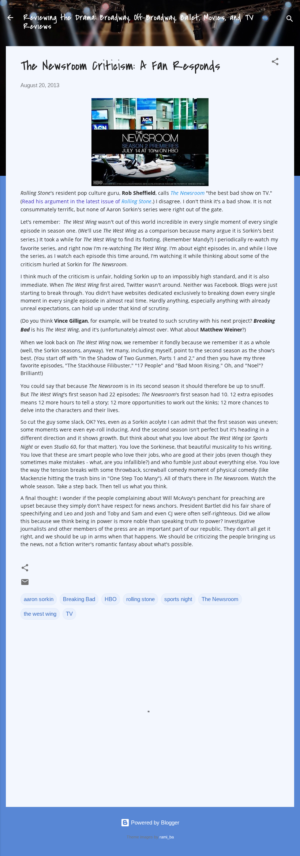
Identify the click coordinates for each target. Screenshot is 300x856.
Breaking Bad (79, 599)
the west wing (40, 614)
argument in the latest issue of (98, 201)
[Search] (289, 20)
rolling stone (140, 599)
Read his (33, 201)
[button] (275, 62)
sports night (178, 599)
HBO (111, 599)
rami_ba (167, 837)
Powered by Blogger (154, 822)
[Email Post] (24, 584)
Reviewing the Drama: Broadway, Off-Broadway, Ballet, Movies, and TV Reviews (138, 22)
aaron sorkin (38, 599)
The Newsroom (220, 599)
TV (69, 614)
